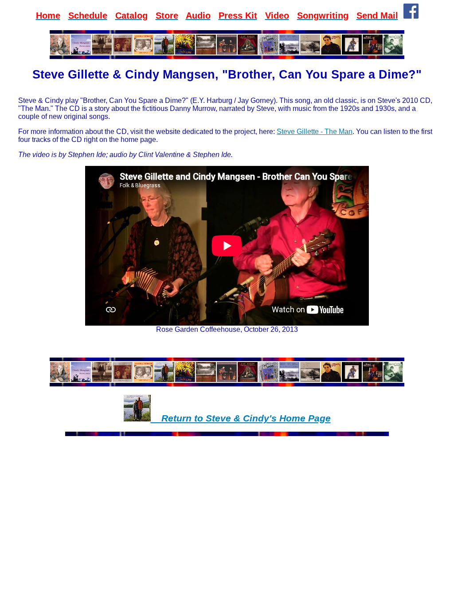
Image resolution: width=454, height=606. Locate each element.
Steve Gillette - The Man (314, 131)
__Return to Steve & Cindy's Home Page (241, 418)
